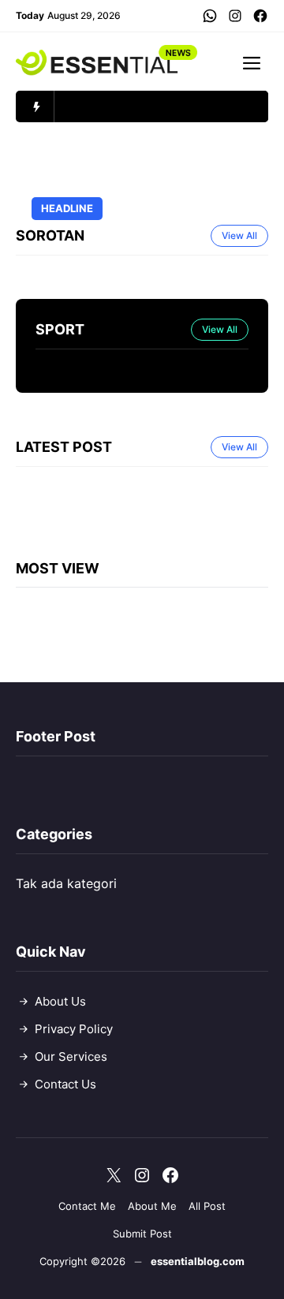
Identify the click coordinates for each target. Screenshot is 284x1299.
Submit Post (142, 1233)
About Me (152, 1206)
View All (239, 235)
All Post (207, 1206)
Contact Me (87, 1206)
